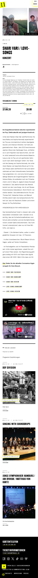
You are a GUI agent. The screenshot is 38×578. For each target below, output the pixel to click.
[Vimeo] (26, 558)
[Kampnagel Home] (3, 4)
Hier (4, 263)
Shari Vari (7, 347)
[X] (12, 558)
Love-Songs (12, 347)
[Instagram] (8, 558)
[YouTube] (21, 558)
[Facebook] (4, 558)
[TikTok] (17, 558)
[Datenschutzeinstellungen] (3, 575)
